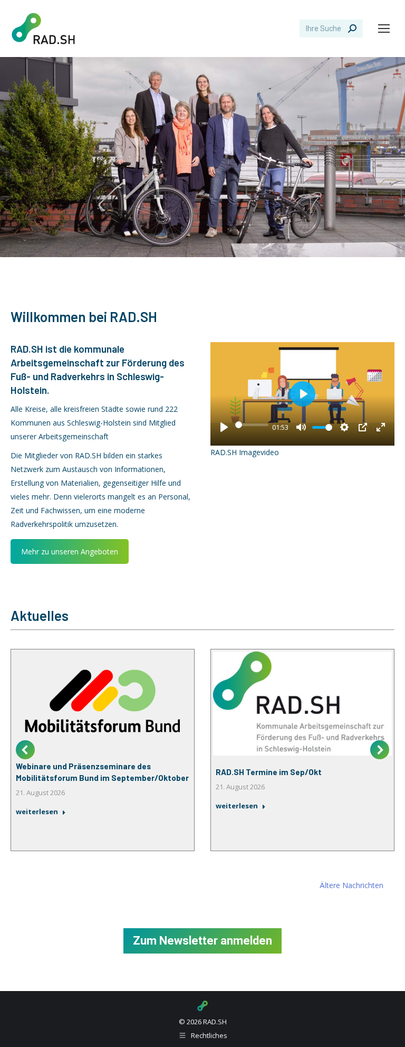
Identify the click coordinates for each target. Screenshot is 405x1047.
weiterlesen (37, 811)
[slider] (251, 424)
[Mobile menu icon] (383, 28)
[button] (25, 749)
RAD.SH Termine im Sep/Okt (269, 772)
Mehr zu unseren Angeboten (69, 551)
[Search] (352, 28)
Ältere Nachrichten (351, 885)
